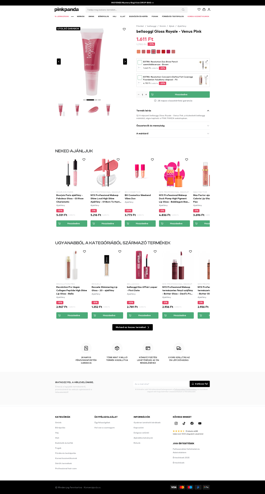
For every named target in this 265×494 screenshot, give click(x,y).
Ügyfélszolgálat (102, 423)
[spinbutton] (142, 94)
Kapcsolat (139, 428)
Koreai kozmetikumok (66, 458)
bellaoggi (151, 26)
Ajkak (171, 26)
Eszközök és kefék (64, 443)
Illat (57, 438)
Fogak (58, 448)
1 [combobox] (138, 67)
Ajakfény (181, 26)
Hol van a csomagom (104, 428)
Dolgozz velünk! (141, 433)
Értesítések (178, 463)
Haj (57, 433)
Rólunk (137, 443)
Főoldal (141, 26)
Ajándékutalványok (143, 438)
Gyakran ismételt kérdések (147, 423)
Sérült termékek (63, 463)
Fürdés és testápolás (65, 453)
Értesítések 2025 (181, 458)
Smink (163, 26)
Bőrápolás (60, 428)
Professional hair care (66, 469)
